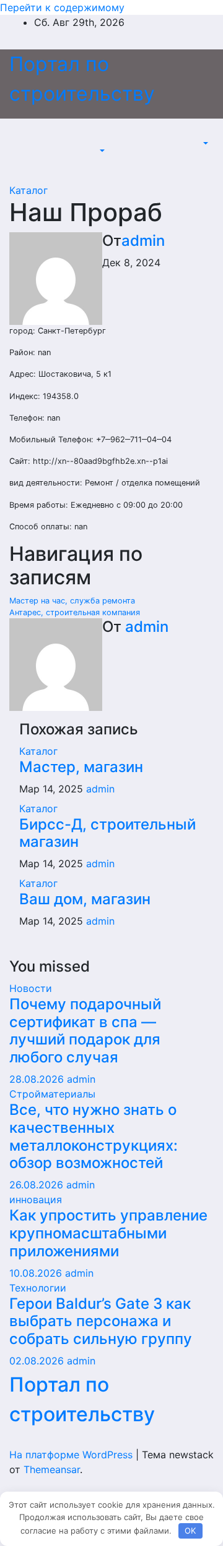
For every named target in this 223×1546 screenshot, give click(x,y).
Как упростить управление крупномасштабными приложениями (108, 1233)
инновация (35, 1199)
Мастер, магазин (81, 767)
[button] (101, 151)
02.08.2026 (38, 1361)
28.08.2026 (38, 1079)
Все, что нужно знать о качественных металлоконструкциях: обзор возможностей (93, 1136)
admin (143, 241)
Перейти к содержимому (62, 7)
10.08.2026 (37, 1273)
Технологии (37, 1288)
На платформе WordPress (72, 1454)
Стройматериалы (52, 1094)
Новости (30, 988)
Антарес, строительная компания (74, 612)
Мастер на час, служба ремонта (72, 600)
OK (190, 1530)
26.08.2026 (37, 1184)
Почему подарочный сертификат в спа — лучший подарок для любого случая (85, 1030)
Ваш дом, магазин (85, 899)
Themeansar (52, 1469)
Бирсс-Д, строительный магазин (107, 833)
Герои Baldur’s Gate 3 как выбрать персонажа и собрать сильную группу (100, 1321)
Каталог (28, 190)
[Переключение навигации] (105, 140)
